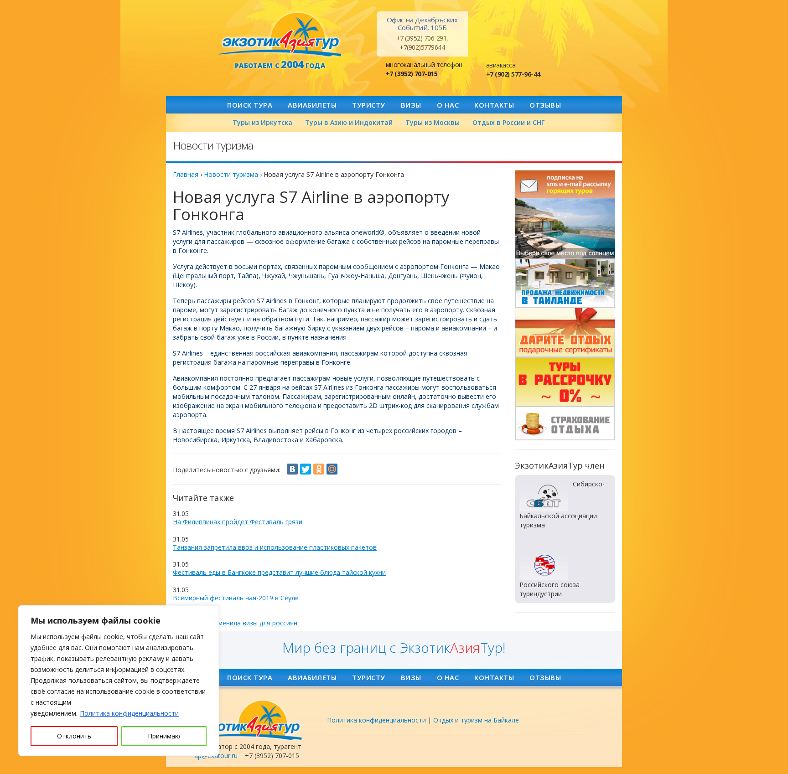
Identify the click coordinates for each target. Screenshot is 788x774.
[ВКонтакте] (292, 469)
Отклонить (74, 736)
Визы (411, 104)
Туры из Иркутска (262, 122)
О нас (448, 104)
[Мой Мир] (332, 469)
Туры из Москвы (432, 122)
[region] (118, 680)
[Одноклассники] (318, 469)
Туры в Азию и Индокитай (349, 122)
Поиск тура (249, 104)
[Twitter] (305, 469)
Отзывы (545, 104)
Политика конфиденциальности (129, 713)
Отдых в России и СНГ (508, 122)
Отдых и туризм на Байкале (476, 720)
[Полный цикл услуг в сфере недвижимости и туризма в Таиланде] (565, 228)
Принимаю (164, 736)
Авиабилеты (312, 104)
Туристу (368, 104)
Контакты (494, 104)
